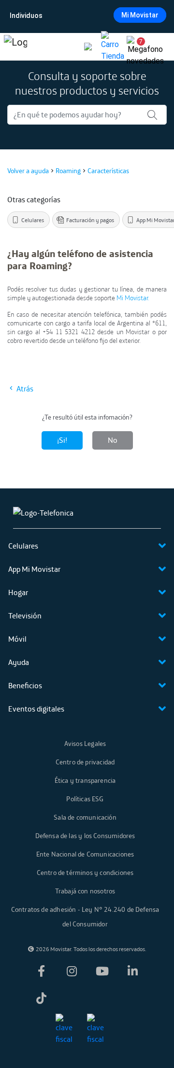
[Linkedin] (133, 971)
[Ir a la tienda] (112, 46)
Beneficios (25, 685)
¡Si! (62, 440)
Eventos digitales (36, 708)
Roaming (68, 170)
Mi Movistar (140, 15)
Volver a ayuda (28, 170)
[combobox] (86, 15)
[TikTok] (41, 998)
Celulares (23, 545)
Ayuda (18, 662)
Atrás (24, 388)
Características (108, 170)
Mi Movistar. (132, 297)
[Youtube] (102, 971)
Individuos (26, 15)
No (112, 440)
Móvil (17, 639)
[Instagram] (72, 971)
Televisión (25, 615)
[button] (137, 46)
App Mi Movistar (34, 569)
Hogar (18, 592)
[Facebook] (41, 971)
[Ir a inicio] (15, 46)
